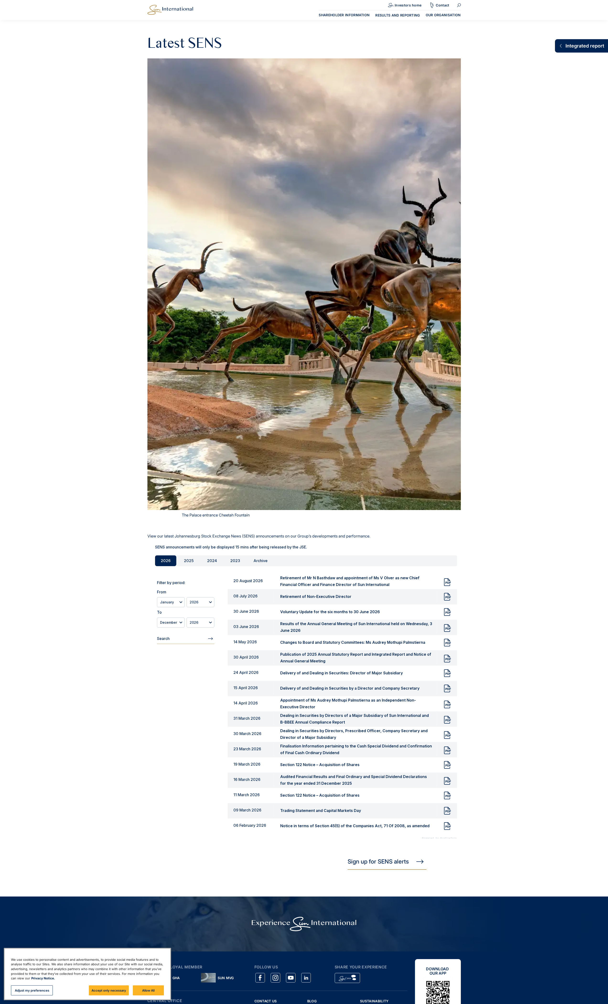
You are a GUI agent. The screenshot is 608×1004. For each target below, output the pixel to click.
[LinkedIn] (306, 978)
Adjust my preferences (32, 990)
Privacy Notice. (43, 978)
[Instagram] (275, 978)
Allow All (148, 990)
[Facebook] (260, 978)
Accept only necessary (108, 990)
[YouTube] (290, 978)
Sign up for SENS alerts (378, 861)
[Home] (170, 10)
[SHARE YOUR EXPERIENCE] (347, 978)
